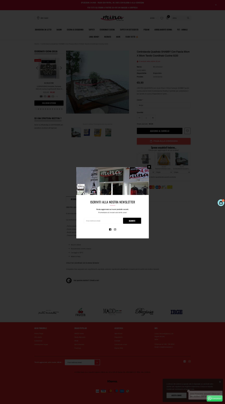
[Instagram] (115, 229)
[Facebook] (110, 229)
